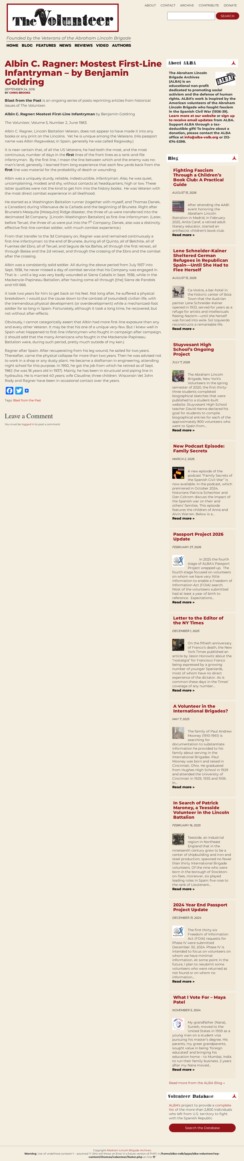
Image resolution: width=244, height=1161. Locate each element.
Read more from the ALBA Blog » (197, 1083)
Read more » (183, 235)
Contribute (209, 5)
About (150, 5)
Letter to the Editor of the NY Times (198, 621)
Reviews (84, 45)
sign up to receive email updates (202, 118)
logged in (28, 424)
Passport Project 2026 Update (198, 537)
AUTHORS (121, 45)
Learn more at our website (192, 116)
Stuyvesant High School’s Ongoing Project (193, 349)
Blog (27, 45)
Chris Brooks (19, 92)
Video (102, 45)
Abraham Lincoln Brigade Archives (129, 1150)
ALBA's (174, 1105)
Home (12, 45)
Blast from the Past (27, 400)
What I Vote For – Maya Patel (199, 1000)
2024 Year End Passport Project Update (200, 907)
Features (46, 45)
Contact (168, 5)
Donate (230, 5)
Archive (187, 5)
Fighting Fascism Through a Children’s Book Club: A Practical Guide (198, 177)
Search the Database (202, 1128)
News (65, 45)
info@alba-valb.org (201, 137)
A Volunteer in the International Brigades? (200, 709)
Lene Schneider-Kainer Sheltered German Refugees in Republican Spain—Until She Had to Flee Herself (200, 260)
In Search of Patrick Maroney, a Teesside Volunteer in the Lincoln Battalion (201, 810)
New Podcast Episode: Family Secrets (198, 449)
